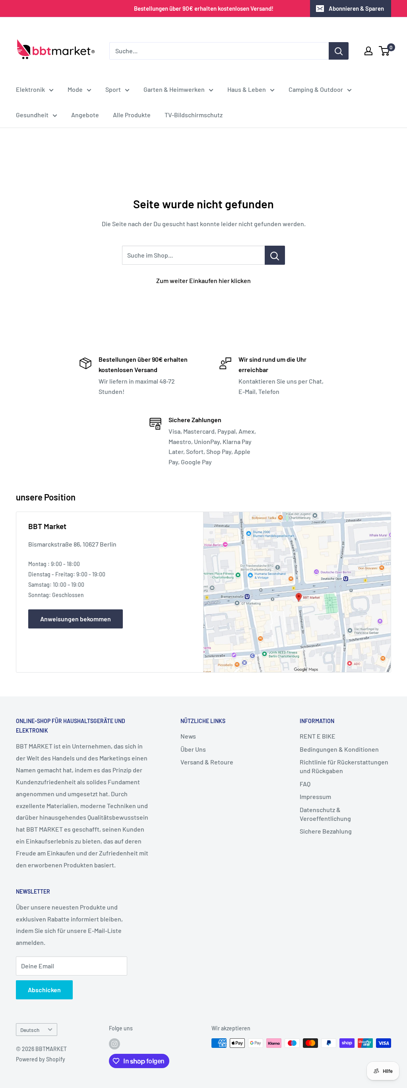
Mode (75, 89)
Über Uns (193, 749)
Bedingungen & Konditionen (339, 749)
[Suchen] (339, 51)
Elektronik (30, 89)
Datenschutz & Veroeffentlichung (325, 814)
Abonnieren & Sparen (356, 8)
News (188, 736)
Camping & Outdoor (316, 89)
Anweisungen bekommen (75, 619)
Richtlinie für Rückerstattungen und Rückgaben (344, 766)
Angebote (85, 114)
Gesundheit (32, 114)
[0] (385, 51)
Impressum (315, 796)
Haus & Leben (246, 89)
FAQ (305, 783)
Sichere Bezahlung (326, 831)
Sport (113, 89)
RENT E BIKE (317, 736)
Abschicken (44, 989)
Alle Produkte (132, 114)
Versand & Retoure (206, 762)
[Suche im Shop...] (275, 255)
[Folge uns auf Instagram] (114, 1043)
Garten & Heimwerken (174, 89)
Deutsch (29, 1029)
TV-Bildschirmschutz (194, 114)
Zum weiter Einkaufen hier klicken (203, 280)
